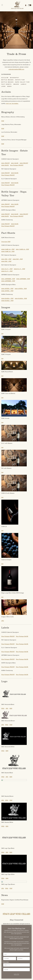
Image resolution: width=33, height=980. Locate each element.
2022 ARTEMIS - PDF (23, 279)
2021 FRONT (5, 163)
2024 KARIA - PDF (7, 298)
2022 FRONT (24, 214)
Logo (3, 86)
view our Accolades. (12, 103)
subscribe (16, 974)
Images (16, 84)
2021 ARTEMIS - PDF (8, 279)
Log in (25, 5)
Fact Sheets (6, 84)
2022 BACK (5, 216)
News (9, 86)
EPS (11, 708)
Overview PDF (5, 241)
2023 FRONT (24, 163)
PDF (2, 121)
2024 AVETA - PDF (7, 288)
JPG (2, 620)
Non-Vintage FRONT (16, 165)
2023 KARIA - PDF (21, 298)
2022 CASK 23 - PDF (7, 249)
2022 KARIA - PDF (7, 300)
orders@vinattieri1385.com (16, 69)
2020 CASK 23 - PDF (7, 251)
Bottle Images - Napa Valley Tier (15, 82)
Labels (23, 84)
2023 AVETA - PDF (21, 288)
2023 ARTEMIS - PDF (8, 281)
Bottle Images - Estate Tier (13, 80)
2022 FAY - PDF (18, 259)
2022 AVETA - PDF (7, 291)
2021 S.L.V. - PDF (7, 269)
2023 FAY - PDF (6, 261)
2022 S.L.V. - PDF (19, 269)
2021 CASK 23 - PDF (22, 249)
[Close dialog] (30, 926)
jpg (2, 333)
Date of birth (6, 962)
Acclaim (4, 78)
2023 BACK (5, 165)
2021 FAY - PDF (6, 259)
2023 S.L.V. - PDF (7, 271)
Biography (14, 78)
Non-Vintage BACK (22, 636)
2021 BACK (14, 163)
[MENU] (2, 5)
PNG (2, 708)
